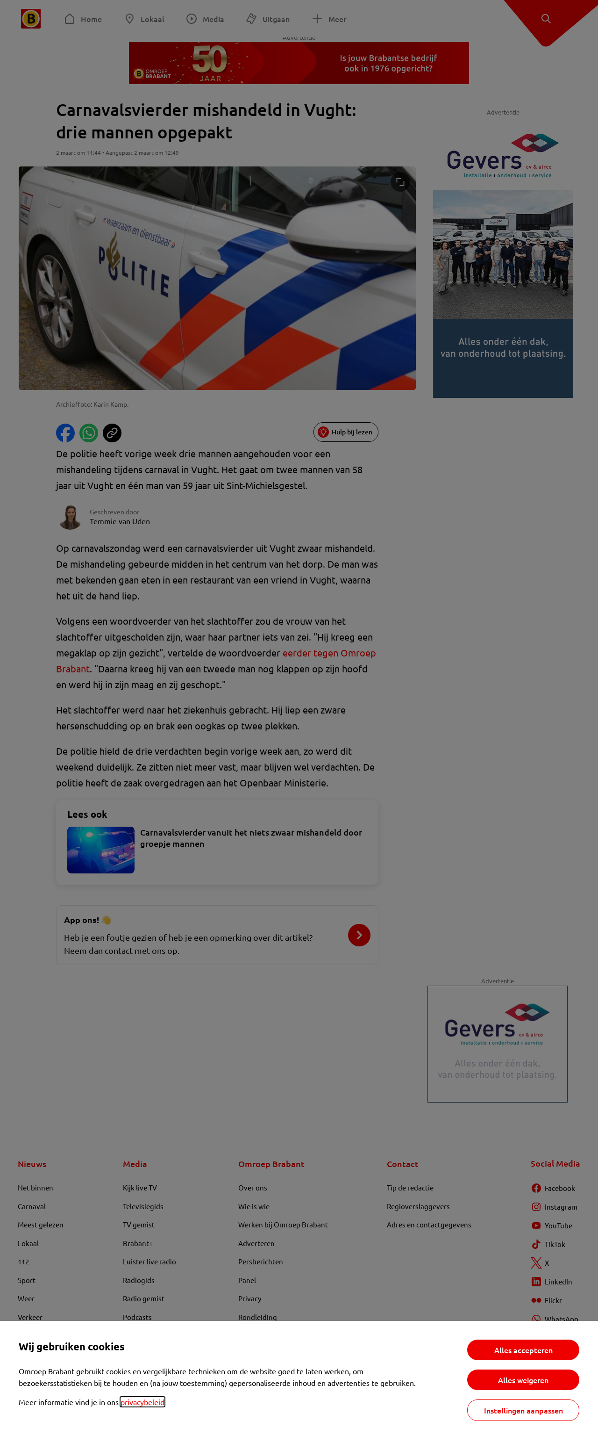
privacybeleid (142, 1401)
